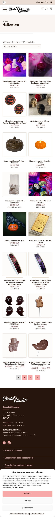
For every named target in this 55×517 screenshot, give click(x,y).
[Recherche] (4, 2)
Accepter (27, 494)
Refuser (27, 501)
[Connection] (46, 9)
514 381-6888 (17, 423)
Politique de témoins (16, 513)
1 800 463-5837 (42, 2)
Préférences (27, 508)
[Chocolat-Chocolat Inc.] (19, 10)
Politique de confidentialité (34, 513)
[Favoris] (42, 9)
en (51, 2)
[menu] (5, 9)
